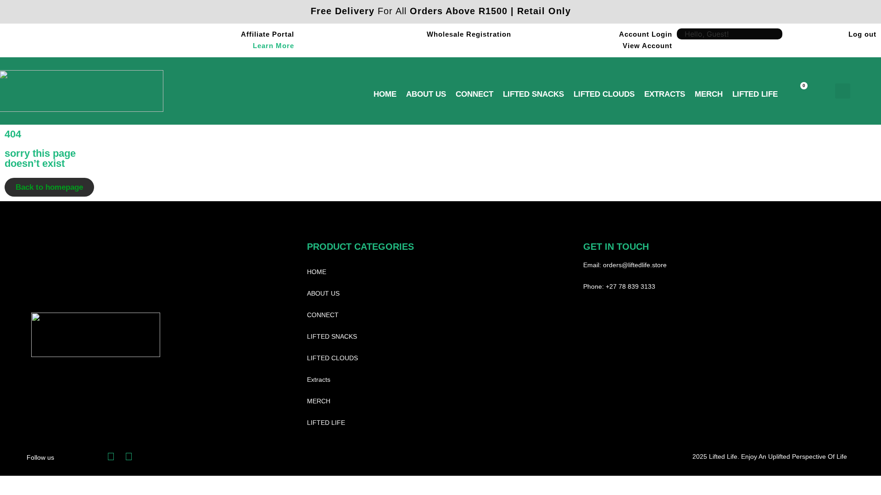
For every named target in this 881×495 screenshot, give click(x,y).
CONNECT (474, 94)
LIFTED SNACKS (533, 94)
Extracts (664, 94)
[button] (842, 91)
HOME (385, 94)
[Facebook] (111, 456)
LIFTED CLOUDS (604, 94)
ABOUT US (426, 94)
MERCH (709, 94)
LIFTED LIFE (755, 94)
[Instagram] (128, 456)
